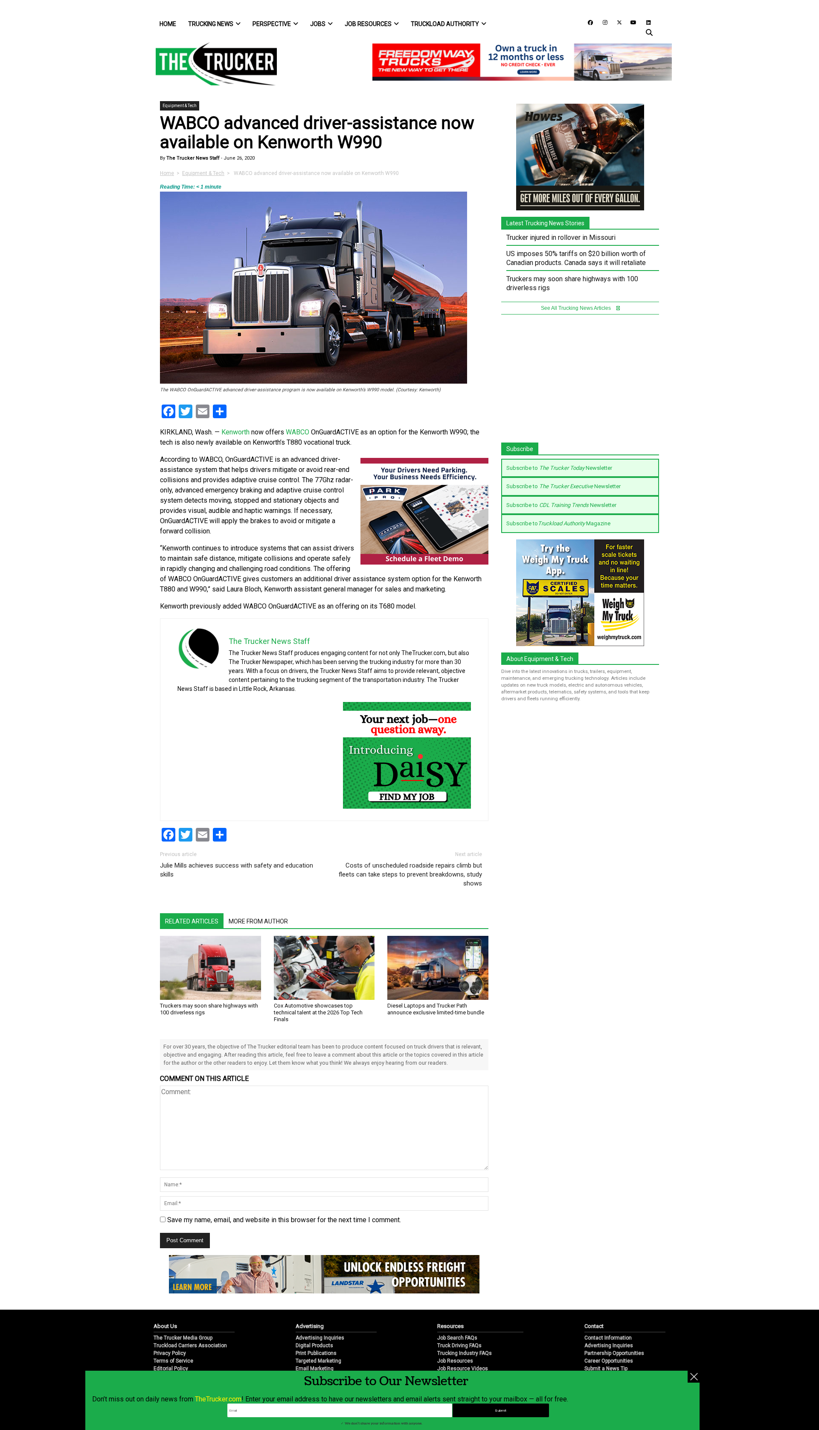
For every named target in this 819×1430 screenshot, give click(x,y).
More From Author (258, 921)
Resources (450, 1326)
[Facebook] (587, 22)
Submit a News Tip (605, 1369)
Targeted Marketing (318, 1361)
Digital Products (314, 1345)
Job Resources (368, 23)
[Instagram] (602, 22)
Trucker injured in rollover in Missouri (561, 237)
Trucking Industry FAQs (464, 1353)
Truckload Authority (445, 23)
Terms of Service (173, 1361)
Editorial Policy (171, 1369)
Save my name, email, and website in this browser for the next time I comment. (284, 1220)
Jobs (317, 23)
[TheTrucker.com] (212, 63)
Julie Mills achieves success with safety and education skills (236, 870)
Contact (594, 1326)
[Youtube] (631, 22)
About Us (165, 1326)
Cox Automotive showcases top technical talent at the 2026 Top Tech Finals (318, 1012)
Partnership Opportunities (614, 1353)
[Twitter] (616, 22)
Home (168, 23)
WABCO (297, 432)
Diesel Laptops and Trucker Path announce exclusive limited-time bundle (435, 1009)
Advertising (310, 1326)
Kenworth (235, 432)
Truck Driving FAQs (459, 1345)
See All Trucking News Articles (576, 308)
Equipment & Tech (180, 105)
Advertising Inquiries (320, 1338)
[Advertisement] (580, 382)
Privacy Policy (170, 1353)
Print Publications (316, 1353)
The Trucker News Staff (192, 158)
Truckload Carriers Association (190, 1345)
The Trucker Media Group (183, 1338)
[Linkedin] (644, 22)
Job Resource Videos (462, 1369)
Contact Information (608, 1338)
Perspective (272, 23)
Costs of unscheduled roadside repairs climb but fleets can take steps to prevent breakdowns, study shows (410, 874)
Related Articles (191, 921)
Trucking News (210, 23)
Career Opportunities (608, 1361)
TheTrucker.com (218, 1399)
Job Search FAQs (457, 1338)
